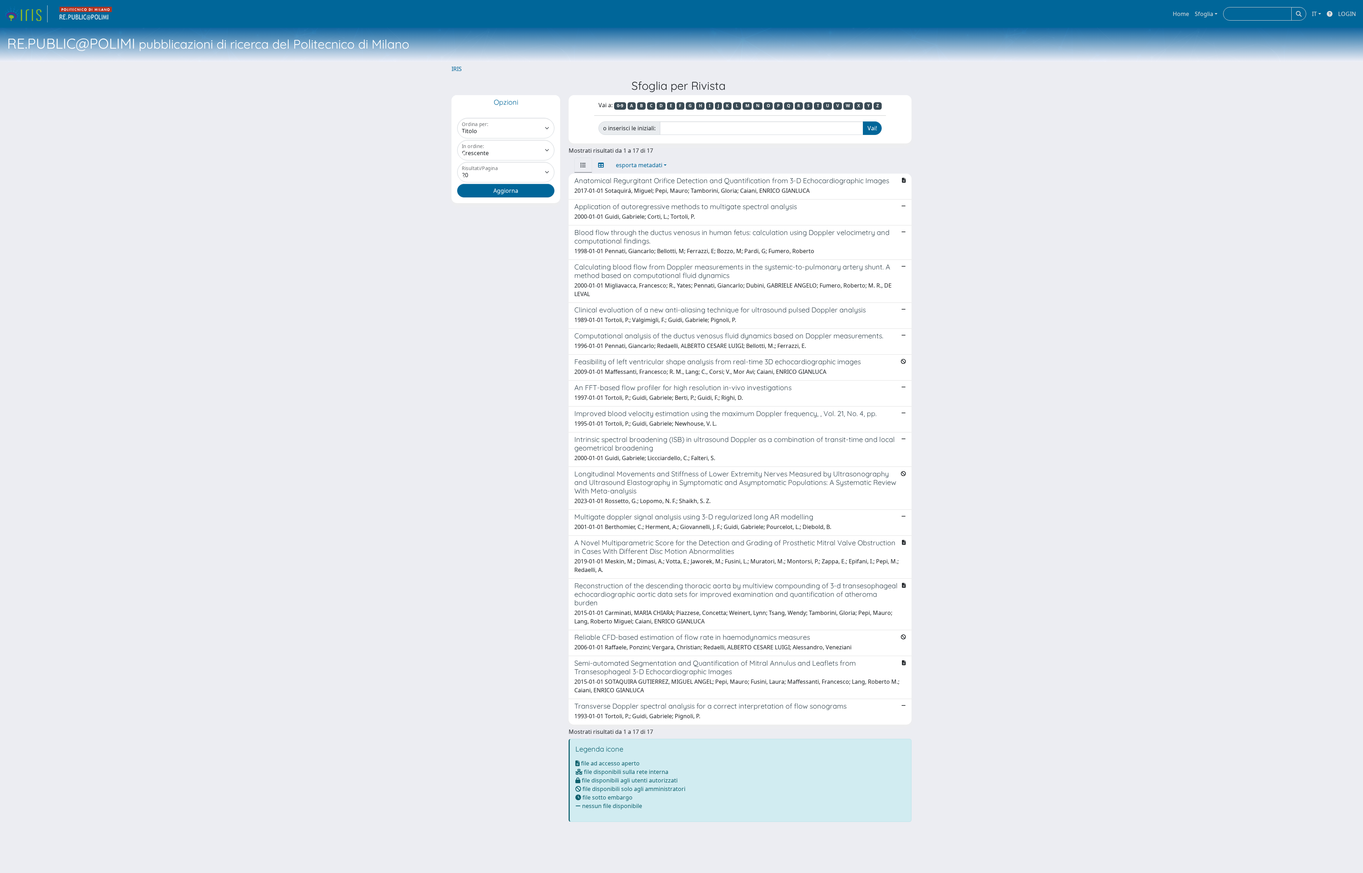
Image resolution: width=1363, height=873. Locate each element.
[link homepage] (26, 13)
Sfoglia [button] (1204, 14)
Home (1181, 14)
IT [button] (1314, 14)
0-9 (620, 106)
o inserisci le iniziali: (629, 128)
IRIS (456, 69)
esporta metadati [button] (639, 165)
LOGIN (1347, 14)
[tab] (583, 165)
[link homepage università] (86, 13)
